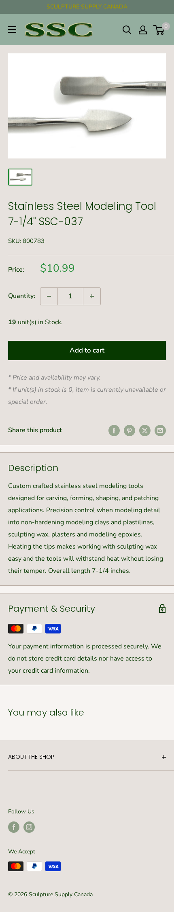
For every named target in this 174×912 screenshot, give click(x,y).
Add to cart (87, 350)
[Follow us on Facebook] (13, 827)
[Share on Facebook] (114, 430)
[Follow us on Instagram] (29, 827)
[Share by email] (160, 430)
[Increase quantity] (91, 296)
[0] (159, 30)
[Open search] (127, 29)
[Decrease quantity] (48, 296)
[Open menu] (12, 29)
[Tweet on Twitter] (145, 430)
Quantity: (21, 295)
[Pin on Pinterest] (129, 430)
